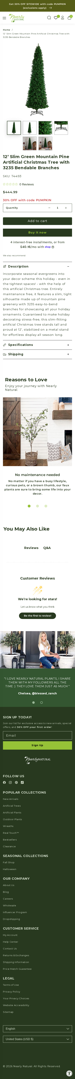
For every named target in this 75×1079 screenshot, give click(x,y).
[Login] (63, 18)
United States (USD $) (19, 1050)
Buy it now (37, 232)
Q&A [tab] (47, 548)
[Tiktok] (22, 794)
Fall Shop (8, 873)
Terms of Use (11, 996)
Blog (6, 903)
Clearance (9, 857)
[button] (37, 266)
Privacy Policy (11, 1003)
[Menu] (4, 18)
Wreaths (8, 837)
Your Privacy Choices (16, 1009)
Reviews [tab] (31, 548)
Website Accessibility (16, 1016)
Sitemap (8, 1023)
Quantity (12, 207)
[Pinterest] (17, 794)
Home (6, 29)
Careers (8, 910)
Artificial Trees (12, 817)
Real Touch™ (11, 844)
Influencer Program (15, 923)
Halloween (9, 880)
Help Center (10, 953)
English (10, 1040)
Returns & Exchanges (16, 966)
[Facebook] (5, 794)
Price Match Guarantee (17, 980)
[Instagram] (11, 794)
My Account (10, 946)
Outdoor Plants (12, 830)
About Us (8, 896)
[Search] (49, 18)
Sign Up (37, 756)
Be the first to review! (37, 615)
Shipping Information (16, 973)
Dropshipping (11, 930)
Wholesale (9, 917)
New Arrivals (10, 810)
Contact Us (10, 960)
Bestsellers (10, 851)
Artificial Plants (12, 824)
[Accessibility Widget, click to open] (69, 1073)
